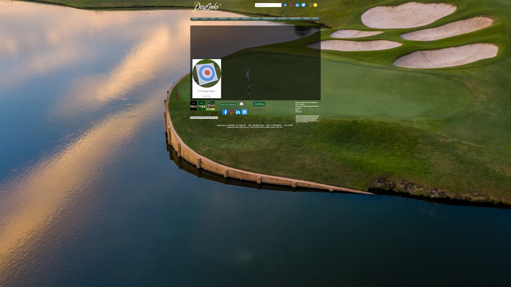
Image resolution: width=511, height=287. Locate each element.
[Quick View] (206, 73)
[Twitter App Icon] (303, 5)
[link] (313, 5)
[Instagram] (291, 5)
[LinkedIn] (238, 112)
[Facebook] (285, 5)
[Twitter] (244, 112)
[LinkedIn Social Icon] (297, 5)
